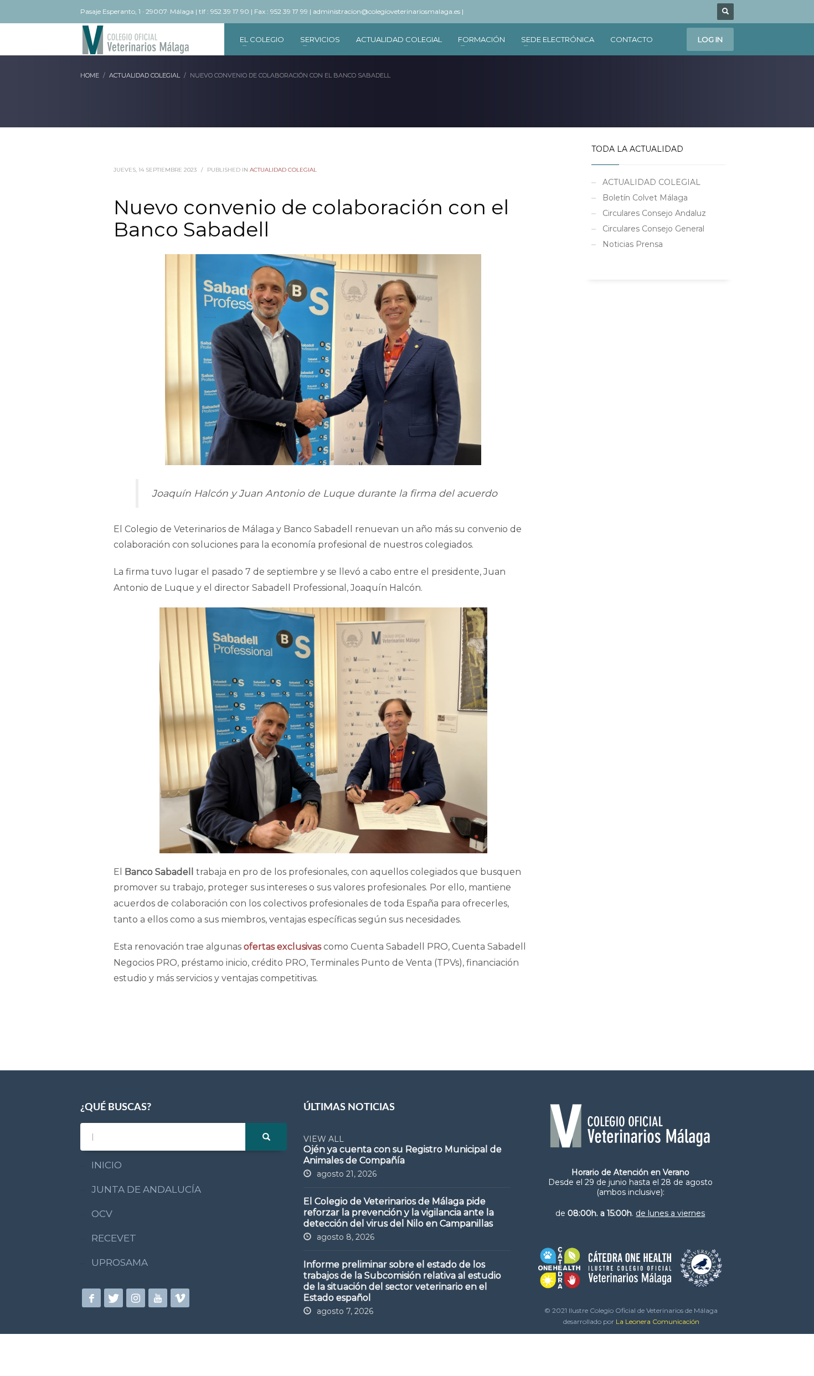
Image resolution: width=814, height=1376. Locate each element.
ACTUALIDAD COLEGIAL (283, 169)
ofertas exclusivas (282, 946)
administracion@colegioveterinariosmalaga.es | (389, 11)
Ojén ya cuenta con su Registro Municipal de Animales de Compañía (402, 1155)
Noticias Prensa (632, 244)
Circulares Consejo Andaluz (654, 213)
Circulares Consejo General (653, 229)
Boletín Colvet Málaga (645, 198)
